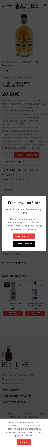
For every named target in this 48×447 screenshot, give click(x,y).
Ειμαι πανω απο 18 (24, 236)
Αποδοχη (24, 442)
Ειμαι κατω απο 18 (24, 244)
